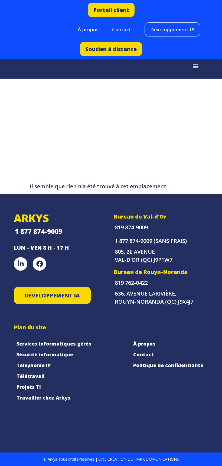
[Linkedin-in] (20, 264)
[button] (195, 66)
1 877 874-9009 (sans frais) (151, 240)
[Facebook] (39, 264)
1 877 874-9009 (38, 231)
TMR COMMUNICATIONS (156, 459)
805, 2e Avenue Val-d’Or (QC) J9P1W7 (143, 256)
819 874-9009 (131, 227)
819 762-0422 (131, 282)
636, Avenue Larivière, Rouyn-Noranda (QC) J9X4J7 (154, 297)
